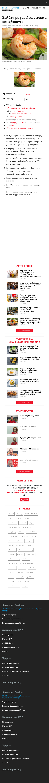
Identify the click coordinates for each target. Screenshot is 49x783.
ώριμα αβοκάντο (15, 117)
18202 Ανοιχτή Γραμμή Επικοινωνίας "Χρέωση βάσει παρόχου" (16, 697)
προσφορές (20, 577)
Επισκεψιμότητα (13, 536)
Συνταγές (15, 8)
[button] (46, 3)
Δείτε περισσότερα (24, 331)
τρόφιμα (27, 581)
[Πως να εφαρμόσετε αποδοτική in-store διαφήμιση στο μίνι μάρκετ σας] (12, 298)
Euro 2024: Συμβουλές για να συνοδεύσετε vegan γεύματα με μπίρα (30, 320)
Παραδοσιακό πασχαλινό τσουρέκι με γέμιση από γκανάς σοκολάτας (30, 392)
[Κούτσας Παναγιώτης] (12, 419)
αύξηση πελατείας (14, 559)
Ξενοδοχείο (31, 545)
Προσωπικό (12, 550)
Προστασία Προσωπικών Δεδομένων (15, 671)
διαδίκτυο (26, 559)
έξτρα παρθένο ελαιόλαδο (22, 114)
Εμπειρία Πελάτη (31, 532)
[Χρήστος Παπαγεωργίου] (12, 441)
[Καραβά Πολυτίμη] (12, 430)
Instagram (27, 518)
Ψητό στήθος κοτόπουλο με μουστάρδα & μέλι (30, 358)
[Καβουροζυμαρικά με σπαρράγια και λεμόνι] (12, 383)
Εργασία (5, 651)
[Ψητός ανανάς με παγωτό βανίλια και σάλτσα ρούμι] (12, 372)
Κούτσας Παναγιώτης (29, 416)
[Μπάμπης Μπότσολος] (12, 452)
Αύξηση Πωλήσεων (14, 527)
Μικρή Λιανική (20, 545)
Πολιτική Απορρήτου (10, 667)
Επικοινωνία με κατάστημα (12, 619)
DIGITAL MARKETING (31, 514)
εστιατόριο (22, 568)
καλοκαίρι (32, 568)
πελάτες (11, 577)
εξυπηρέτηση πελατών (26, 563)
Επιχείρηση (25, 536)
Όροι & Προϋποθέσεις (10, 663)
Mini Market (12, 523)
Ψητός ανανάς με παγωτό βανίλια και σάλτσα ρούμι (28, 370)
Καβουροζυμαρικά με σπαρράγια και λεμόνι (30, 380)
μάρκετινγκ (20, 572)
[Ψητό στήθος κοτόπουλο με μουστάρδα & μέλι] (12, 361)
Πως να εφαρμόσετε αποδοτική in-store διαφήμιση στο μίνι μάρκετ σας (28, 298)
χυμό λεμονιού (18, 111)
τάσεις (20, 581)
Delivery (19, 514)
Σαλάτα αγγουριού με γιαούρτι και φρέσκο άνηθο (29, 348)
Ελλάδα (21, 532)
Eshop (10, 518)
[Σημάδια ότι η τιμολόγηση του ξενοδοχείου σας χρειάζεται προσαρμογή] (12, 274)
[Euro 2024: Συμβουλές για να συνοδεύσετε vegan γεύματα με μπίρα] (12, 322)
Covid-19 (11, 514)
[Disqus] (24, 231)
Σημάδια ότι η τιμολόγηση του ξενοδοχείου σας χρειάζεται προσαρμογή (30, 273)
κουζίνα (11, 572)
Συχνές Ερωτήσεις (9, 615)
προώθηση (30, 577)
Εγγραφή (24, 500)
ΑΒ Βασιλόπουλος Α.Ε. (10, 647)
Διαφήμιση (12, 532)
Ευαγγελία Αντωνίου (29, 460)
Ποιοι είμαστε (7, 635)
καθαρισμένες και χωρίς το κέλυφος (20, 108)
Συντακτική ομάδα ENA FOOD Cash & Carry (20, 26)
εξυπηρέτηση (13, 563)
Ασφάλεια (5, 675)
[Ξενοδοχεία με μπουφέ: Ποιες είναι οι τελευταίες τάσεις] (12, 311)
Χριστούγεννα (31, 554)
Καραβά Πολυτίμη (28, 427)
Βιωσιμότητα (27, 527)
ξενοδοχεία (29, 572)
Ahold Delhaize (8, 643)
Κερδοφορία (29, 541)
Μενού (11, 545)
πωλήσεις (11, 581)
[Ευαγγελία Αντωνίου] (12, 463)
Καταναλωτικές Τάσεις (15, 541)
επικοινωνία (12, 568)
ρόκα (12, 125)
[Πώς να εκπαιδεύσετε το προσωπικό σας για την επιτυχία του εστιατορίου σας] (12, 286)
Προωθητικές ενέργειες (26, 550)
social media (23, 523)
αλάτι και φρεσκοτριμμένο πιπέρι (19, 128)
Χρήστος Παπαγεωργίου (30, 438)
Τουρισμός (20, 554)
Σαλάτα (27, 94)
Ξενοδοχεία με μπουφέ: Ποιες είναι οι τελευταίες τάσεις (30, 309)
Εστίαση (34, 536)
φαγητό (25, 586)
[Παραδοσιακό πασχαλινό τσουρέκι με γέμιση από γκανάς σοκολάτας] (12, 394)
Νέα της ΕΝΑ (7, 639)
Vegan (32, 523)
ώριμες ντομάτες (17, 122)
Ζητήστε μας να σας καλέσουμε (13, 623)
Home (4, 8)
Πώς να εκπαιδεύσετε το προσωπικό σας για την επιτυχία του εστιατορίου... (30, 286)
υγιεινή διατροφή (14, 586)
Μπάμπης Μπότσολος (29, 449)
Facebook (18, 518)
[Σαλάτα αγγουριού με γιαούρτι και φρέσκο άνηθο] (12, 350)
